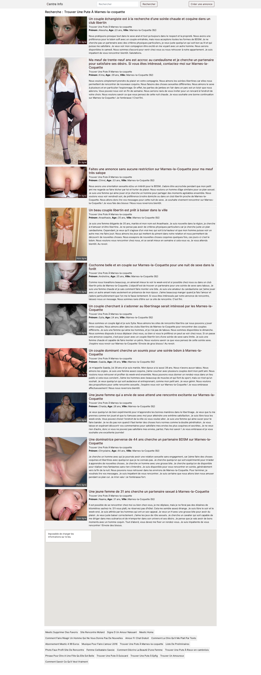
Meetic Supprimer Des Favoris (61, 632)
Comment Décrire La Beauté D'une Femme (140, 649)
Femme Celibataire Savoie (100, 649)
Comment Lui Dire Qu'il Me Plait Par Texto (173, 638)
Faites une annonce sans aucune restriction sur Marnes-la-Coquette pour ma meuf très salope (151, 171)
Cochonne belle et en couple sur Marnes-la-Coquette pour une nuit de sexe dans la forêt (151, 267)
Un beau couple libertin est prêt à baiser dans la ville (128, 210)
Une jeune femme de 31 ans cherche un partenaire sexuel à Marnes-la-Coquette (149, 491)
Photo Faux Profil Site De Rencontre (64, 649)
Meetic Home (146, 632)
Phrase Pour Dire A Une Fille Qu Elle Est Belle (69, 655)
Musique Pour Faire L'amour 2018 (99, 644)
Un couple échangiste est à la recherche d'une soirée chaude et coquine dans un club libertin (149, 20)
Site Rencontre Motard (92, 632)
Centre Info (55, 4)
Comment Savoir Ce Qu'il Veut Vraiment (66, 661)
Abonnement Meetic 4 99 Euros (62, 644)
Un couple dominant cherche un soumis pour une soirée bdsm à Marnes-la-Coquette (145, 352)
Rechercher (149, 4)
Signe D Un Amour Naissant (122, 632)
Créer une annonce (201, 4)
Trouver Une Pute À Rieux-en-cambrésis (187, 649)
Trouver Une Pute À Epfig (144, 655)
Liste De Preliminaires (177, 644)
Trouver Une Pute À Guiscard (112, 655)
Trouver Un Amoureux (172, 655)
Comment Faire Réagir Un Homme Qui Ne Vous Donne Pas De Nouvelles (84, 638)
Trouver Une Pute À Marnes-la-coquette (141, 644)
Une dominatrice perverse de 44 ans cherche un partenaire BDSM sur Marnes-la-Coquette (150, 441)
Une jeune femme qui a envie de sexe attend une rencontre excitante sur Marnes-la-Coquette (152, 397)
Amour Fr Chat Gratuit (137, 638)
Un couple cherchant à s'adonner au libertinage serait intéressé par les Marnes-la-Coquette (151, 308)
